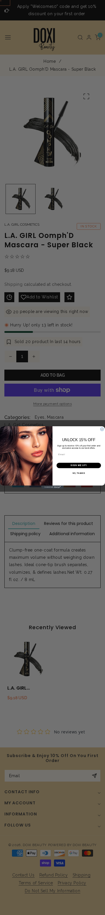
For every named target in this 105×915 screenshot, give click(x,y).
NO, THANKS (79, 473)
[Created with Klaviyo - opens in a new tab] (52, 487)
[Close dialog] (102, 429)
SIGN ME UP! (79, 466)
